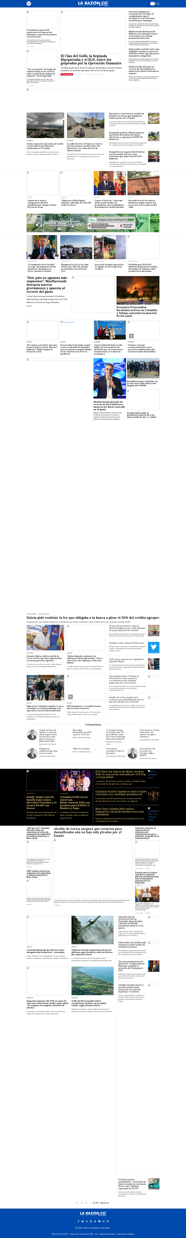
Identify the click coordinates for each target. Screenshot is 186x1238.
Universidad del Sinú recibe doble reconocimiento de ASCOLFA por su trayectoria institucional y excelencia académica (108, 349)
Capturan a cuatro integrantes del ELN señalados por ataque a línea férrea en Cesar (42, 203)
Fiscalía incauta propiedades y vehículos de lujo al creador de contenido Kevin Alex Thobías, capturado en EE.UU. (132, 1183)
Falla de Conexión (81, 749)
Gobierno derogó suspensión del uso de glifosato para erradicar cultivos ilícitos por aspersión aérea (91, 952)
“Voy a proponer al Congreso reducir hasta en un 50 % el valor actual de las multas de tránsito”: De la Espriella (41, 72)
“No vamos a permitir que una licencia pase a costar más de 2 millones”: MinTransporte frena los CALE (42, 348)
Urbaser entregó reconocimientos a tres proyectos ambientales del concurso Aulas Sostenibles (142, 348)
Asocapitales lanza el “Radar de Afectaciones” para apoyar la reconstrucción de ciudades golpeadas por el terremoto (124, 679)
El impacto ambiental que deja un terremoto (48, 751)
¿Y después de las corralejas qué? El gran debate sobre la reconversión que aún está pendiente (115, 734)
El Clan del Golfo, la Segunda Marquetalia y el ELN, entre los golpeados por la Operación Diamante (91, 59)
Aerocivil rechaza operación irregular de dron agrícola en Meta (109, 266)
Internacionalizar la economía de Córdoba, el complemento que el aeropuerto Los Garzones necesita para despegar (142, 16)
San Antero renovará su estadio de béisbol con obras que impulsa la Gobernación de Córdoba (126, 115)
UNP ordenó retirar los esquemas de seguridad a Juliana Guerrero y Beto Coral (38, 874)
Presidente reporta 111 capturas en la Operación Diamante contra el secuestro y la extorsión (42, 33)
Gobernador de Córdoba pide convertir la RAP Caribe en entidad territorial (132, 944)
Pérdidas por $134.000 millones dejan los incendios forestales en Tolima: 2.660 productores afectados (142, 267)
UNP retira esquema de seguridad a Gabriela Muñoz (126, 660)
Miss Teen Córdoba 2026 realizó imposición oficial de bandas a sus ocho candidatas (119, 811)
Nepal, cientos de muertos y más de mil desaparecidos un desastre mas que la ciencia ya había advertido (48, 735)
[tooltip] (78, 1221)
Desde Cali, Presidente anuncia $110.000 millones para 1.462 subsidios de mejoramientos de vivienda (127, 628)
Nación (30, 197)
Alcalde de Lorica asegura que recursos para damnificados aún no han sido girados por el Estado (126, 699)
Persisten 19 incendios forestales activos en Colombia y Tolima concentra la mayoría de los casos (137, 312)
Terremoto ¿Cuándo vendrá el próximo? (115, 751)
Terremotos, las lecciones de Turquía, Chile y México (147, 752)
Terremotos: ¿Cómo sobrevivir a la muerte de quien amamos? (149, 733)
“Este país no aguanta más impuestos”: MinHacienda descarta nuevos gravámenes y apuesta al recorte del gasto (47, 285)
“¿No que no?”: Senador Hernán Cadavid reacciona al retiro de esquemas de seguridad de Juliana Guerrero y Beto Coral (38, 833)
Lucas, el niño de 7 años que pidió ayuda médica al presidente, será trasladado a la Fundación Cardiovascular (109, 203)
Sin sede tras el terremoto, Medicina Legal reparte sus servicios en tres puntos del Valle (142, 203)
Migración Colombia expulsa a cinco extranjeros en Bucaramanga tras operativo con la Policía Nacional (45, 708)
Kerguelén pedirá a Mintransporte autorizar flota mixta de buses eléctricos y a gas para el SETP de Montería (126, 136)
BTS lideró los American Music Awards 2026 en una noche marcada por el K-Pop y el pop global (120, 774)
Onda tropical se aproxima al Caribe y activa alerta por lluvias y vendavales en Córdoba (45, 146)
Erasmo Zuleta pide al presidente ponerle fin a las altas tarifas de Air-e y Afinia (142, 415)
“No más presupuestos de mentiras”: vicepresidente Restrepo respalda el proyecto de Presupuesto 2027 (131, 966)
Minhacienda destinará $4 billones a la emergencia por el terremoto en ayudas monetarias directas (143, 34)
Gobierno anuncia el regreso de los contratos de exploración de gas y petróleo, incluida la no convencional (147, 833)
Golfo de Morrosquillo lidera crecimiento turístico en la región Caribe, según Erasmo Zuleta (88, 1003)
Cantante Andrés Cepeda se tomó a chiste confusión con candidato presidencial (121, 793)
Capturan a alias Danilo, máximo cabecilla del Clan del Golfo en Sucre (76, 202)
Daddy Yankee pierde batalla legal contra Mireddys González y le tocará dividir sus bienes (42, 802)
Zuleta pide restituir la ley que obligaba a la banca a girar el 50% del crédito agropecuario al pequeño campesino (144, 52)
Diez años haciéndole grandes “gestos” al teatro (82, 732)
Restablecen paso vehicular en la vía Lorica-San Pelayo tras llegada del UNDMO (142, 383)
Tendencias (31, 793)
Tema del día (67, 74)
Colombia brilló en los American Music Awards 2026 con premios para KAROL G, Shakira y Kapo (75, 802)
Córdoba (30, 140)
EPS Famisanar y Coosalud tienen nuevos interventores (84, 707)
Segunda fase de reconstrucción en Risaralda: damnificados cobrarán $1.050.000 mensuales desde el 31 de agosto (130, 922)
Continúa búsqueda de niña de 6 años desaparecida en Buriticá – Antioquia (45, 951)
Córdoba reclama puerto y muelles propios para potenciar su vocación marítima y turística (131, 988)
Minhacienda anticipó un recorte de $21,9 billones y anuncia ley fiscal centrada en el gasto (144, 70)
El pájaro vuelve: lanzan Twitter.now (126, 643)
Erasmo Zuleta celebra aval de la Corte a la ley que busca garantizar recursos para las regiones (44, 658)
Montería (70, 140)
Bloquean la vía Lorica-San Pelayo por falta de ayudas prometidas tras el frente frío (75, 267)
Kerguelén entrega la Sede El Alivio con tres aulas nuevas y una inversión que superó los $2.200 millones (127, 155)
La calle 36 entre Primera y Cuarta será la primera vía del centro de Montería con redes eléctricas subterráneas (84, 147)
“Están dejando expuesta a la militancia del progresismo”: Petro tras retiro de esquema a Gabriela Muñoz (84, 659)
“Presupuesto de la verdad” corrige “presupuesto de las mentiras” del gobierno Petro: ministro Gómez (42, 267)
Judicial (64, 197)
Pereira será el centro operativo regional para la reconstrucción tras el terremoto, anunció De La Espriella (147, 878)
